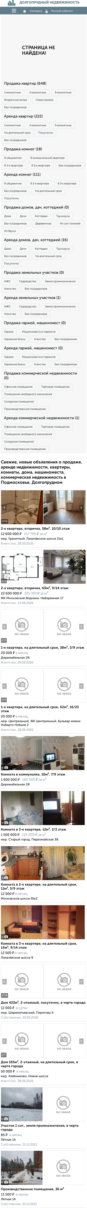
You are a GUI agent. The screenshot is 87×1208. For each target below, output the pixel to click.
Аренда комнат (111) (22, 175)
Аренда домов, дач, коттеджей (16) (36, 240)
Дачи (23, 216)
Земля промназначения (60, 281)
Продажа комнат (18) (23, 149)
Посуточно (45, 132)
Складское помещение (19, 401)
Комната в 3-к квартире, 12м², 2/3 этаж (33, 829)
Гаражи (9, 331)
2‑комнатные (37, 92)
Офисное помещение (18, 387)
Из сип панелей (70, 223)
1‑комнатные (12, 92)
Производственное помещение (25, 409)
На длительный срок (17, 132)
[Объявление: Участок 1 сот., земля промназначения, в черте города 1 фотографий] (43, 1121)
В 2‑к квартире (13, 165)
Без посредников (15, 107)
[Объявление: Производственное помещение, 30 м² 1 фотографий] (43, 1185)
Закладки (36, 11)
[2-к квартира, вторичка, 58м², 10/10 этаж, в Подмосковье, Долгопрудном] (22, 524)
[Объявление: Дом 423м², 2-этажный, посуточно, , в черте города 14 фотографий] (22, 998)
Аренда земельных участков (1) (32, 298)
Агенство (10, 288)
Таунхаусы (63, 216)
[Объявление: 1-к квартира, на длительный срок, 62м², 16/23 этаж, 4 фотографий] (22, 703)
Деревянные (43, 223)
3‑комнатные (63, 92)
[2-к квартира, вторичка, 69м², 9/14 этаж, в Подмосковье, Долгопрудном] (22, 584)
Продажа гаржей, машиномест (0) (35, 323)
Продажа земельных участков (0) (34, 273)
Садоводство (27, 281)
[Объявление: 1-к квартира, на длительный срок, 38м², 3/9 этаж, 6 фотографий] (22, 643)
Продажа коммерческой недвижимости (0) (40, 376)
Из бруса (10, 231)
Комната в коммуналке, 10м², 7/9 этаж (33, 774)
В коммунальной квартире (47, 158)
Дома (7, 216)
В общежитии (13, 158)
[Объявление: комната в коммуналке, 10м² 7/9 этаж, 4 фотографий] (43, 770)
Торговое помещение (55, 387)
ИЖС (7, 281)
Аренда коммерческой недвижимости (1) (41, 418)
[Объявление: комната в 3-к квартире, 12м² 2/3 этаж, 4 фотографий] (43, 825)
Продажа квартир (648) (25, 84)
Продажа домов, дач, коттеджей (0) (36, 207)
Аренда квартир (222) (23, 116)
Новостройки (44, 100)
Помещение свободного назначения (28, 394)
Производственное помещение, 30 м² (32, 1189)
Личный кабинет (62, 11)
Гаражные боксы (14, 339)
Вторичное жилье (15, 100)
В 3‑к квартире (40, 165)
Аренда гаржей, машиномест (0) (33, 348)
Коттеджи (41, 216)
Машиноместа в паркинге (39, 331)
